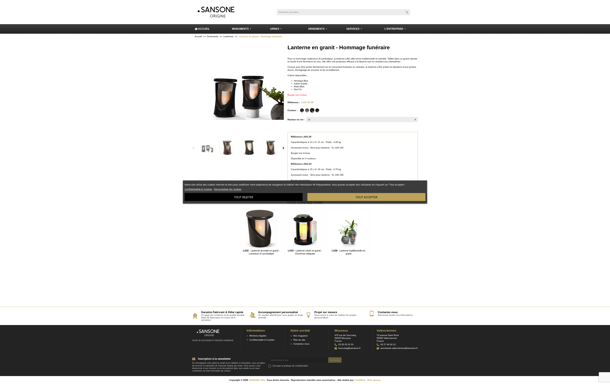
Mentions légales (257, 335)
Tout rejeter (243, 197)
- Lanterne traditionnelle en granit (348, 252)
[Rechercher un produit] (407, 12)
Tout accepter (366, 197)
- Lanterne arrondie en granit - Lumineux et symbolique (261, 252)
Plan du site (299, 340)
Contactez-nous (301, 344)
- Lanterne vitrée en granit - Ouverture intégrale (305, 252)
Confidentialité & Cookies (261, 340)
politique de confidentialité (296, 366)
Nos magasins (300, 335)
